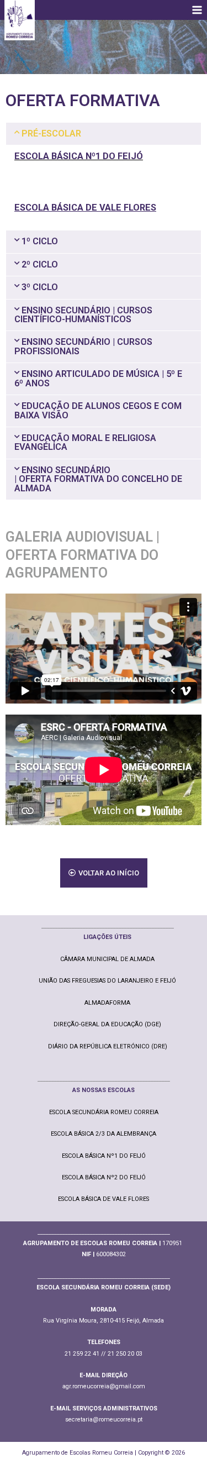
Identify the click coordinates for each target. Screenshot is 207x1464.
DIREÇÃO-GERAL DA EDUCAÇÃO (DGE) (107, 1024)
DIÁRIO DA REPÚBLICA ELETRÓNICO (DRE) (107, 1046)
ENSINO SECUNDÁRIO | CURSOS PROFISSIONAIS (83, 346)
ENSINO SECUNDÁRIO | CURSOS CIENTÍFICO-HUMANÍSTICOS (83, 314)
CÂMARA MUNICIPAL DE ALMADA (107, 959)
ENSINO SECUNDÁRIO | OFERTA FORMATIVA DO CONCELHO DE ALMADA (98, 479)
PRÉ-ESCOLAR (51, 133)
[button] (103, 134)
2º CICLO (40, 264)
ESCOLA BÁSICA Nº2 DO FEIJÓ (104, 1177)
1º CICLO (40, 241)
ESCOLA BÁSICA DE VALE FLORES (103, 1199)
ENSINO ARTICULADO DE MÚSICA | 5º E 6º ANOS (98, 378)
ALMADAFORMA (107, 1002)
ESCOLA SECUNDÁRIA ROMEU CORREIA (103, 1112)
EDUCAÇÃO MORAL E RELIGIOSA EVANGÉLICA (85, 442)
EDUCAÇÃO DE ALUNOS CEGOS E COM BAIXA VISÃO (98, 410)
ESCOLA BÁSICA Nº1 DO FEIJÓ (104, 1155)
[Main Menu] (197, 10)
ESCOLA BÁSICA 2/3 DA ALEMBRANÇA (103, 1133)
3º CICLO (40, 287)
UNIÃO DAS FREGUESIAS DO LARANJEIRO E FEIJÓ (107, 980)
